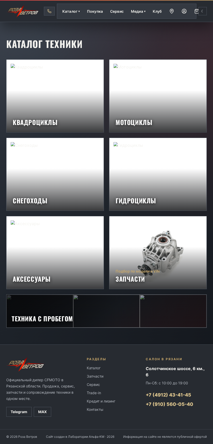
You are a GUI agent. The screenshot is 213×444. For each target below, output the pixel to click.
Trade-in (94, 393)
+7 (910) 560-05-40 (169, 404)
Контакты (95, 409)
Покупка (95, 11)
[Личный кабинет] (184, 11)
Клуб (157, 11)
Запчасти (95, 376)
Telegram (19, 412)
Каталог (94, 368)
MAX (42, 412)
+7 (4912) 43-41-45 (168, 395)
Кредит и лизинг (101, 401)
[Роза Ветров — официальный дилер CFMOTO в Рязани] (23, 11)
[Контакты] (171, 11)
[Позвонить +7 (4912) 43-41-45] (49, 11)
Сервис (117, 11)
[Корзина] (196, 11)
